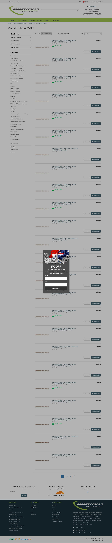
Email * (46, 281)
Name (46, 275)
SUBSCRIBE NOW (56, 288)
